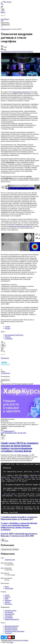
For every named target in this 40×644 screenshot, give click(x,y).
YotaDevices (5, 29)
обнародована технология (21, 92)
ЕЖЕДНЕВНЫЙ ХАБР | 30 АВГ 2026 (13, 433)
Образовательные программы (14, 631)
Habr (11, 642)
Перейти (4, 428)
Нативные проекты (11, 629)
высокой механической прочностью (20, 226)
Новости (7, 597)
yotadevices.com (10, 559)
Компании (8, 600)
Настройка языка (6, 640)
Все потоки (7, 2)
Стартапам (8, 633)
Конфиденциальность (12, 619)
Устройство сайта (10, 610)
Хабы (6, 598)
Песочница (8, 604)
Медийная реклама (11, 628)
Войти (7, 586)
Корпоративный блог (12, 626)
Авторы (7, 602)
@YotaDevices (5, 373)
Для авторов (9, 612)
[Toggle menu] (1, 2)
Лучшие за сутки (6, 549)
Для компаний (9, 614)
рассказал (25, 455)
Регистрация (9, 588)
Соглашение (9, 617)
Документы (8, 616)
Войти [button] (3, 12)
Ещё (6, 541)
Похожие (15, 549)
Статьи (7, 595)
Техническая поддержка (20, 640)
